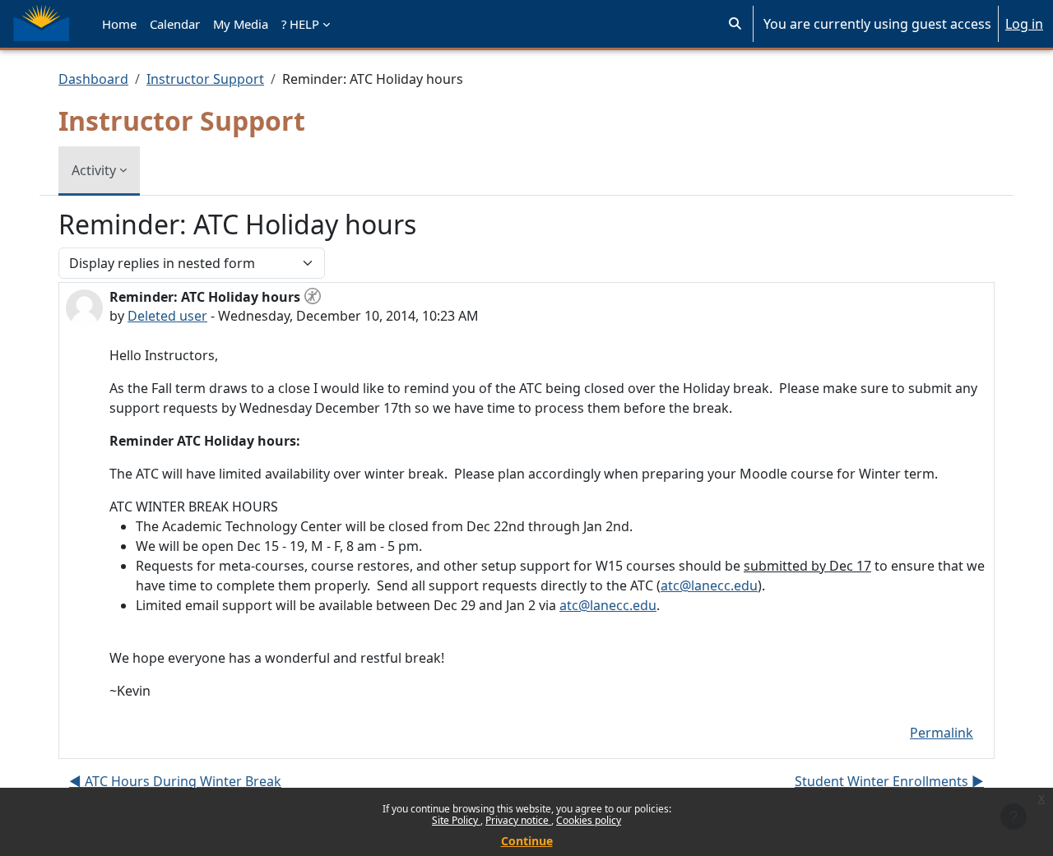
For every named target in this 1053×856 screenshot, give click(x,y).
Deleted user (167, 316)
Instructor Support (205, 79)
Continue (527, 841)
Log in (1024, 24)
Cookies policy (588, 820)
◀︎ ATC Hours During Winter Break (175, 781)
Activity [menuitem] (94, 170)
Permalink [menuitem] (941, 733)
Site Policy (456, 820)
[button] (735, 24)
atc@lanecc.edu (709, 585)
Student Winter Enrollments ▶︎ (889, 781)
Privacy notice (518, 820)
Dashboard (93, 79)
